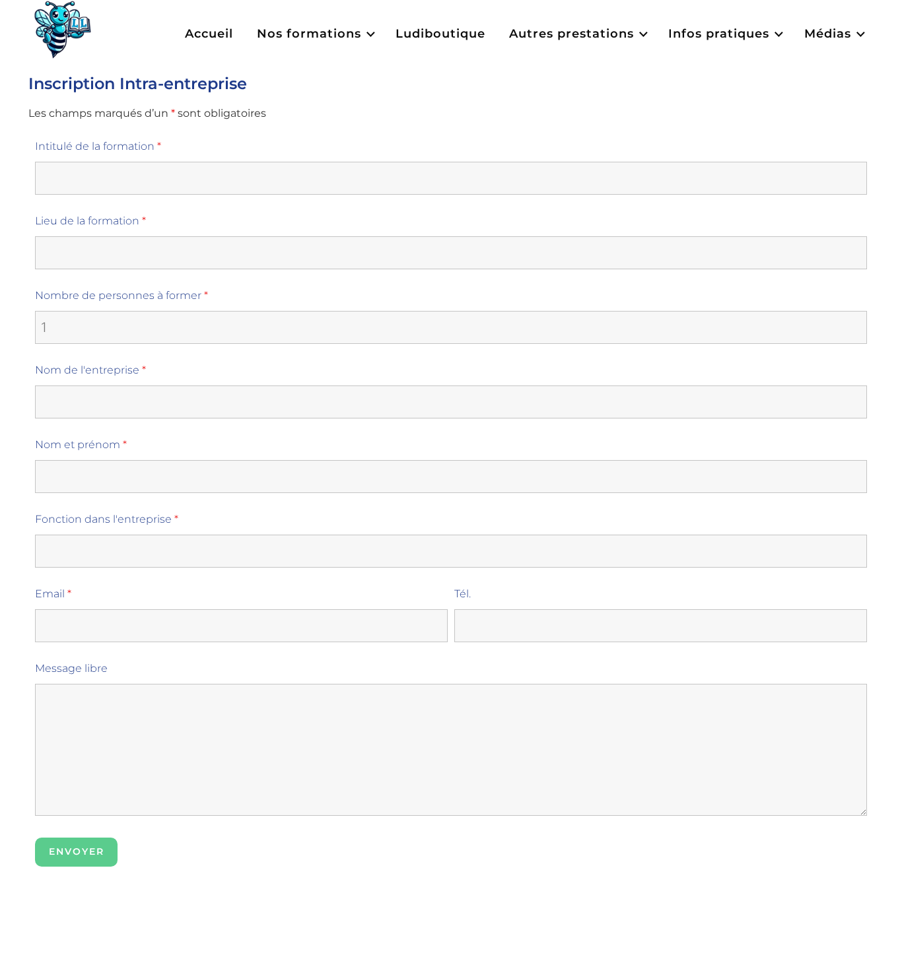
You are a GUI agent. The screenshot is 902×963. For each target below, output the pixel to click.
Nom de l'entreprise (90, 370)
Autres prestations (571, 33)
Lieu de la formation (90, 221)
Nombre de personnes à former (121, 295)
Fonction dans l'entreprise (106, 519)
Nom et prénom (81, 444)
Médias (827, 33)
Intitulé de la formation (98, 146)
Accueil (209, 33)
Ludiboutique (440, 33)
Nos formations (309, 33)
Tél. (462, 593)
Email (53, 593)
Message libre (71, 668)
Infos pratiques (718, 33)
